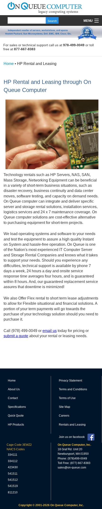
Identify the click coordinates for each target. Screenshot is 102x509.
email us (49, 331)
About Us (14, 389)
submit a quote (16, 336)
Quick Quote (16, 415)
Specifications (17, 407)
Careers (64, 415)
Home (9, 64)
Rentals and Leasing (72, 424)
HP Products (16, 424)
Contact (13, 398)
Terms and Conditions (73, 389)
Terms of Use (67, 398)
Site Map (64, 407)
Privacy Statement (70, 380)
